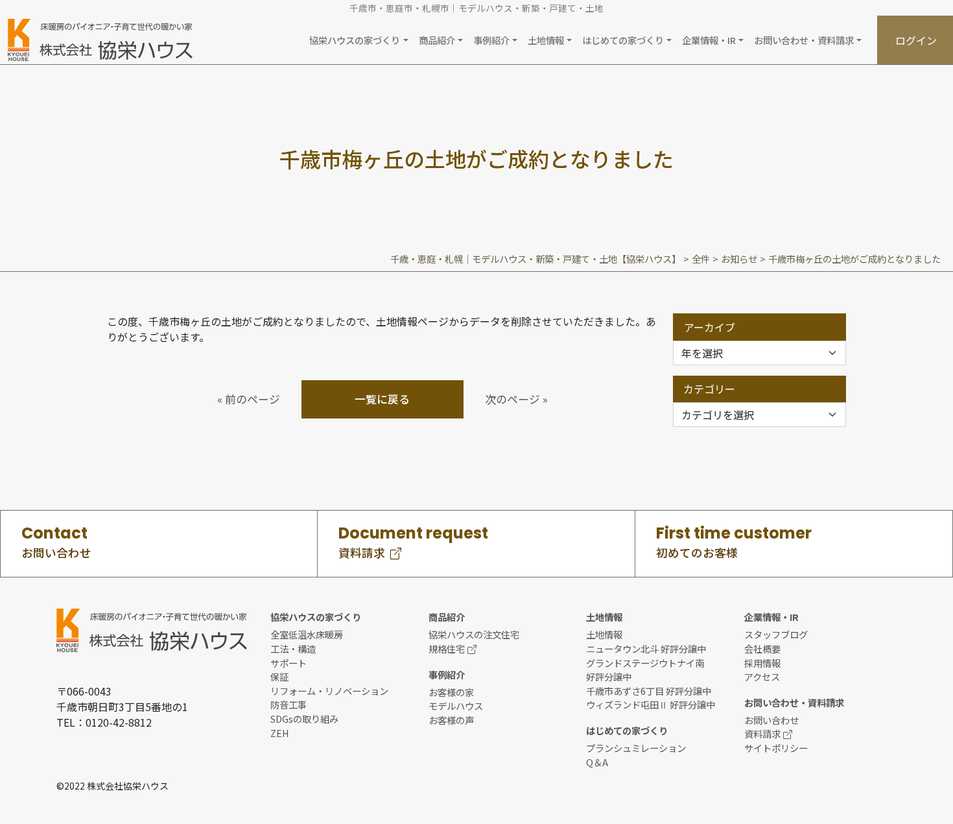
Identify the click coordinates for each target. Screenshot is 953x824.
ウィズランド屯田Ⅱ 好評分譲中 (650, 704)
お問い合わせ (771, 720)
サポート (288, 663)
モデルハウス (456, 705)
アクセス (762, 676)
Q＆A (597, 762)
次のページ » (516, 399)
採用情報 (762, 663)
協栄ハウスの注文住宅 (474, 634)
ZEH (279, 733)
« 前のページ (248, 399)
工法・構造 (293, 648)
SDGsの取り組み (304, 718)
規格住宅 (447, 648)
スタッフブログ (776, 634)
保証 (279, 676)
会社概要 (762, 648)
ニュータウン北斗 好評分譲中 (646, 648)
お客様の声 (451, 720)
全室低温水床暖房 (306, 634)
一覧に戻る (382, 399)
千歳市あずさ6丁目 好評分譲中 (648, 690)
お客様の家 (451, 692)
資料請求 (762, 733)
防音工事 (288, 704)
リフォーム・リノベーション (329, 690)
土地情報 (604, 634)
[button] (358, 40)
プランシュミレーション (636, 748)
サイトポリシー (776, 748)
